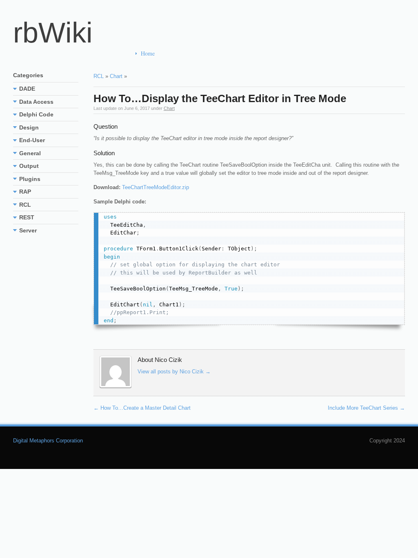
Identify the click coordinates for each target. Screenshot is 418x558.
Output (29, 166)
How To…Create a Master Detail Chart (142, 408)
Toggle (15, 88)
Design (29, 127)
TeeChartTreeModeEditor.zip (155, 187)
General (30, 153)
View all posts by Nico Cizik (174, 371)
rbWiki (53, 33)
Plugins (29, 179)
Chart (116, 76)
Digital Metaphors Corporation (48, 440)
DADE (27, 88)
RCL (98, 76)
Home (148, 53)
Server (28, 230)
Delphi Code (36, 114)
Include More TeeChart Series (366, 408)
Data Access (36, 101)
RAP (25, 191)
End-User (32, 140)
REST (26, 217)
